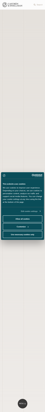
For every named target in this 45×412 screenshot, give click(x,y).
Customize (21, 227)
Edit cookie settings (29, 211)
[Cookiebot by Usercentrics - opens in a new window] (32, 175)
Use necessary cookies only (22, 234)
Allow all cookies (22, 219)
